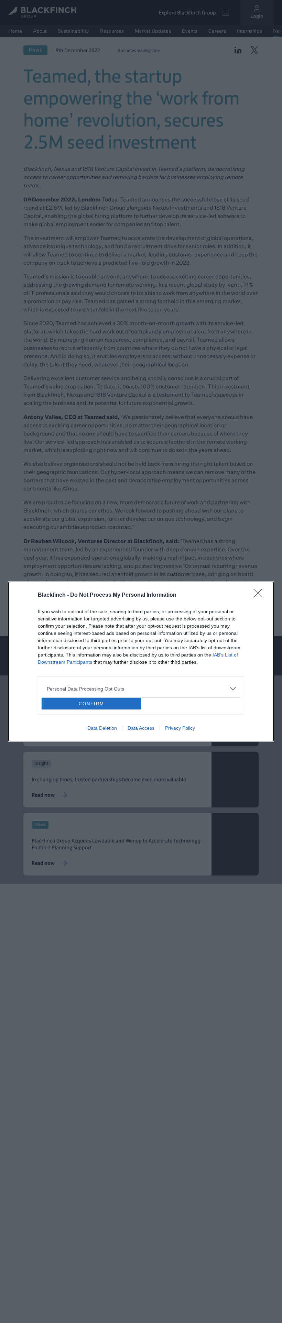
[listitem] (141, 688)
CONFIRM (91, 703)
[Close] (260, 595)
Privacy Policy (180, 728)
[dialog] (141, 661)
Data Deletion (102, 728)
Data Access (141, 728)
